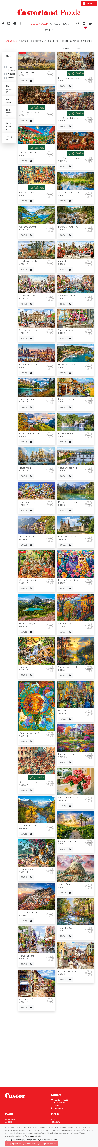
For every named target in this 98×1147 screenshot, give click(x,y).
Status (8, 56)
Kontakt (49, 30)
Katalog (55, 23)
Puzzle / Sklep (38, 23)
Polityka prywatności (32, 1136)
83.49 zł (24, 80)
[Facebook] (3, 23)
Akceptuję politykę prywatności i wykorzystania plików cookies (32, 1140)
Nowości (23, 40)
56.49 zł (24, 588)
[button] (77, 23)
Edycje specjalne (9, 113)
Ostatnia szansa (70, 40)
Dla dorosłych (38, 40)
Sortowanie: (65, 48)
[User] (84, 23)
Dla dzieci (53, 40)
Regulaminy (55, 1122)
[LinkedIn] (21, 23)
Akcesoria (86, 40)
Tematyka (9, 138)
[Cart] (90, 23)
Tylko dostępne (11, 68)
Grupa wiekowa (8, 126)
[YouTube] (14, 23)
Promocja (11, 74)
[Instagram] (8, 23)
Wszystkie (11, 40)
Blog (65, 23)
